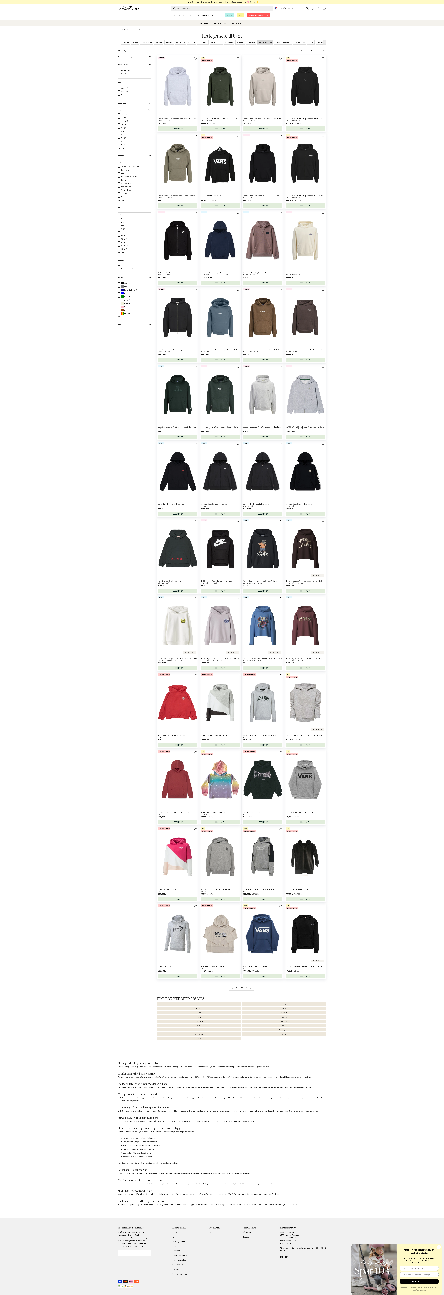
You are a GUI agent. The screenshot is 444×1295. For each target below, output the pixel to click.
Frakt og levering (178, 1241)
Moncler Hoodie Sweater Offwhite (212, 966)
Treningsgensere (226, 1121)
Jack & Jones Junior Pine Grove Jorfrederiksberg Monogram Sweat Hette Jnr (185, 427)
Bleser (199, 1025)
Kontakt (175, 1232)
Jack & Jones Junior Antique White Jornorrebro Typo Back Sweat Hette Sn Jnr (313, 273)
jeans (128, 1142)
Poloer (284, 1008)
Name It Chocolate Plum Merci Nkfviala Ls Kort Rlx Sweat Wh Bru (308, 581)
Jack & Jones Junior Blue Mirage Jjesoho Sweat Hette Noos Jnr (223, 350)
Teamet (246, 1237)
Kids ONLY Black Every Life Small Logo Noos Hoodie (304, 966)
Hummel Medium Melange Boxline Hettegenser (259, 889)
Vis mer (121, 148)
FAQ (174, 1237)
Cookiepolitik (177, 1264)
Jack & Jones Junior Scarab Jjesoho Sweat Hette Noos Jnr (221, 427)
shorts (134, 1149)
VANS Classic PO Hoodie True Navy (255, 966)
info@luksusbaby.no (288, 1240)
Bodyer (199, 1004)
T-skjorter (198, 1008)
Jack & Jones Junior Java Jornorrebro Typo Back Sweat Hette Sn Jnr (310, 350)
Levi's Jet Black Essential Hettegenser (214, 504)
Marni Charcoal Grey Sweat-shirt (169, 581)
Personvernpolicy (179, 1260)
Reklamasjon (177, 1251)
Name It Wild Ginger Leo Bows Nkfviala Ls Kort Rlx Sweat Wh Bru (308, 658)
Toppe (284, 1004)
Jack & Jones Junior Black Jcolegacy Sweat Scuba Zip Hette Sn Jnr (182, 350)
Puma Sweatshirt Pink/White (168, 889)
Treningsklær (173, 1111)
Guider (211, 1232)
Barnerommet (216, 15)
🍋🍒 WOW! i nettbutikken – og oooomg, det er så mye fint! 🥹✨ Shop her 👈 (222, 2)
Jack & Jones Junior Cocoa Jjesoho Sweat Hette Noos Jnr (263, 350)
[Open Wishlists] (319, 8)
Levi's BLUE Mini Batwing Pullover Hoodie (215, 273)
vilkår (144, 1238)
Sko (190, 15)
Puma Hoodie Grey (164, 966)
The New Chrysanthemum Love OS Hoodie (172, 735)
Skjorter (284, 1013)
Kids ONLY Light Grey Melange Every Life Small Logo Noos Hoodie (308, 735)
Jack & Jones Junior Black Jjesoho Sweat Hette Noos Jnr (306, 119)
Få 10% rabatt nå (419, 1281)
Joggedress (199, 1034)
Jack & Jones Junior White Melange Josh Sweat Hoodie (262, 735)
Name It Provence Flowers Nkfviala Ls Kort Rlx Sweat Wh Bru (264, 658)
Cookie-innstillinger (179, 1274)
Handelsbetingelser (179, 1255)
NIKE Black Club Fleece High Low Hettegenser (216, 581)
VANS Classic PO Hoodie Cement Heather (300, 812)
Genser (199, 1013)
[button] (324, 8)
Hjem (119, 30)
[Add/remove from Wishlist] (195, 58)
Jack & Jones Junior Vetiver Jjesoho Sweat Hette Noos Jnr (179, 196)
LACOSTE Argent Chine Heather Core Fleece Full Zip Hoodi (306, 427)
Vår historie (247, 1232)
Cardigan (284, 1025)
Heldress (284, 1017)
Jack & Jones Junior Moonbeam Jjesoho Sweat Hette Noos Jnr (265, 119)
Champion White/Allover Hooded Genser (215, 812)
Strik (284, 1034)
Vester (199, 1038)
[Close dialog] (439, 1247)
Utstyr (197, 15)
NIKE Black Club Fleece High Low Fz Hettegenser (175, 273)
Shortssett (199, 1021)
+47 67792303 (292, 1238)
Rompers (284, 1021)
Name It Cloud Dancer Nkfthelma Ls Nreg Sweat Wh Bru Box (179, 658)
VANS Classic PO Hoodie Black (211, 196)
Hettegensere (141, 30)
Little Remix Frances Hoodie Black (297, 889)
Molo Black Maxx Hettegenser (253, 812)
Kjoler (199, 1017)
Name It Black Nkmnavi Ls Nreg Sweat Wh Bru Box (260, 581)
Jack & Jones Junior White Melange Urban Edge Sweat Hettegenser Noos (184, 119)
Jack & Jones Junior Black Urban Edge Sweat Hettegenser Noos (265, 196)
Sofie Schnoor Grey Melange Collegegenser (215, 889)
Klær (184, 15)
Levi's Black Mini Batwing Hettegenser (171, 504)
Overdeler (132, 30)
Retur (174, 1246)
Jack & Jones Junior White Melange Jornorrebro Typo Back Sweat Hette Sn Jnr (271, 427)
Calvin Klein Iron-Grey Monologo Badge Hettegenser (261, 273)
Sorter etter (305, 51)
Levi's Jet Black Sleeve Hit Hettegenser (299, 504)
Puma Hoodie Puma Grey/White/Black (214, 735)
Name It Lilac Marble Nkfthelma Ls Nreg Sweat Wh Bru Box (221, 658)
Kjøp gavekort (177, 1269)
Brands (177, 15)
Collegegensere (284, 1030)
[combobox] (222, 8)
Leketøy (205, 15)
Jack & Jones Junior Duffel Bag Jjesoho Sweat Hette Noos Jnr (222, 119)
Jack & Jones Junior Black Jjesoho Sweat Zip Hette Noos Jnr (307, 196)
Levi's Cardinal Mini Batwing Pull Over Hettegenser (175, 812)
